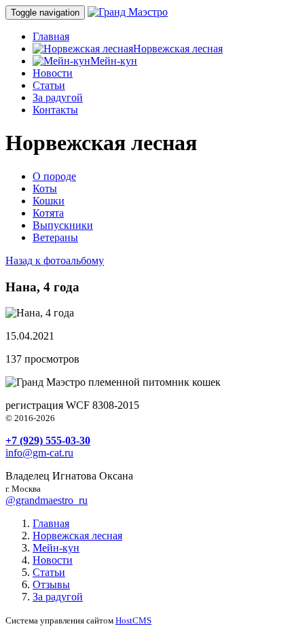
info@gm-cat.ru (39, 452)
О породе (54, 176)
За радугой (58, 97)
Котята (48, 213)
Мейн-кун (113, 61)
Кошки (49, 200)
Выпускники (63, 225)
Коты (45, 188)
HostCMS (133, 620)
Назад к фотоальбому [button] (54, 260)
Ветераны (55, 237)
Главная (51, 36)
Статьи (49, 85)
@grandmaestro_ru (46, 500)
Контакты (55, 109)
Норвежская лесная (178, 48)
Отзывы (51, 584)
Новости (53, 73)
